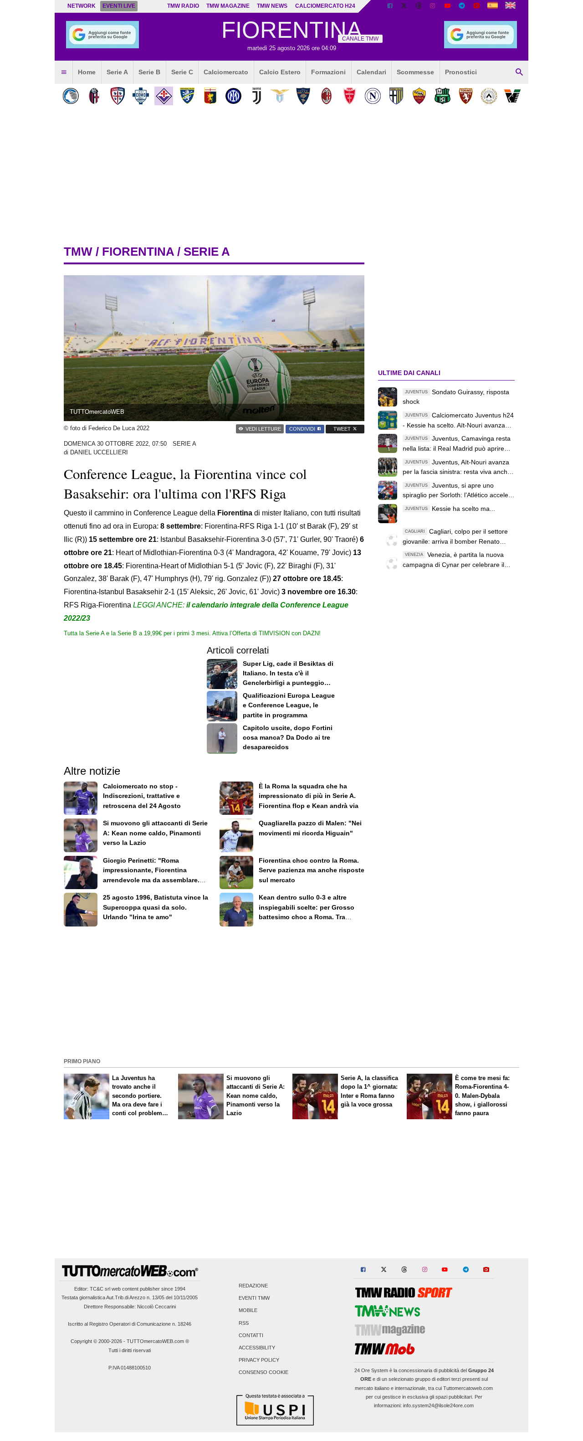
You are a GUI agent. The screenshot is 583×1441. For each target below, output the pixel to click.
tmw (78, 251)
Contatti (251, 1335)
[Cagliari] (117, 96)
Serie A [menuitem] (117, 72)
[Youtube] (447, 6)
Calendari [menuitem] (371, 72)
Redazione (253, 1285)
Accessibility (257, 1347)
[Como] (140, 96)
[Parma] (396, 96)
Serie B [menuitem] (149, 72)
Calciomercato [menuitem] (226, 72)
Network (81, 6)
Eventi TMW (254, 1298)
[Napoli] (372, 96)
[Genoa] (210, 96)
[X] (404, 6)
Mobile (248, 1310)
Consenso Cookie (263, 1372)
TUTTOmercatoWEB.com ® (158, 1341)
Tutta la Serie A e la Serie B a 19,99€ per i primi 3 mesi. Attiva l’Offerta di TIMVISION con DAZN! (192, 633)
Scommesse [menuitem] (415, 72)
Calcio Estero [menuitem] (280, 72)
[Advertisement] (291, 991)
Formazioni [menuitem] (328, 72)
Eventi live (118, 6)
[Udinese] (489, 96)
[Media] (476, 6)
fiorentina (138, 251)
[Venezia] (512, 96)
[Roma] (419, 96)
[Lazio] (280, 96)
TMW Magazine (228, 6)
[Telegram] (461, 6)
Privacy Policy (259, 1360)
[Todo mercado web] (493, 6)
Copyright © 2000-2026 (96, 1341)
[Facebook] (390, 6)
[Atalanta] (70, 96)
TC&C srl (100, 1289)
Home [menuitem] (87, 72)
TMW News (272, 6)
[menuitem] (64, 72)
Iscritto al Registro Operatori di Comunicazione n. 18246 (129, 1324)
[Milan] (326, 96)
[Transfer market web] (510, 6)
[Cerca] (519, 72)
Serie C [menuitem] (182, 72)
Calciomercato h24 (325, 6)
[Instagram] (433, 6)
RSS (244, 1323)
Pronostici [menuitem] (461, 72)
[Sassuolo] (442, 96)
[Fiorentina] (163, 96)
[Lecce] (303, 96)
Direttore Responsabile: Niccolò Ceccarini (130, 1306)
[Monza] (349, 96)
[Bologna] (94, 96)
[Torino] (465, 96)
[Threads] (419, 6)
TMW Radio (183, 6)
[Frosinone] (187, 96)
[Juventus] (256, 96)
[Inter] (233, 96)
